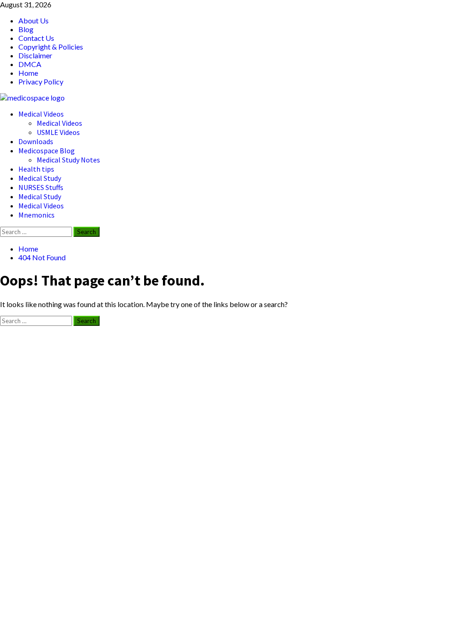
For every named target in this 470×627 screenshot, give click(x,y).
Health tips (36, 169)
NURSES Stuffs (40, 187)
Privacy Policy (40, 81)
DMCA (29, 64)
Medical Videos (41, 113)
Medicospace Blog (46, 150)
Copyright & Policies (50, 46)
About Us (33, 20)
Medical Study (39, 178)
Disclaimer (35, 55)
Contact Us (36, 38)
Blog (26, 29)
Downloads (35, 141)
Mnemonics (36, 214)
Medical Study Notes (68, 159)
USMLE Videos (58, 132)
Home (28, 72)
